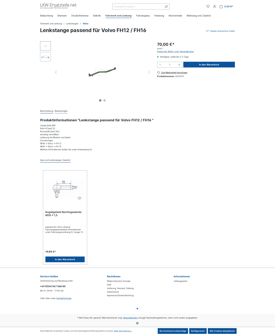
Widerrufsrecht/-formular (118, 281)
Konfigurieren (198, 331)
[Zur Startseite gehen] (58, 6)
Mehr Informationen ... (123, 331)
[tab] (46, 111)
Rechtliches (113, 276)
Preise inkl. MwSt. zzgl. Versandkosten (175, 51)
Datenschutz (113, 292)
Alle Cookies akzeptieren (222, 331)
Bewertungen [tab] (61, 111)
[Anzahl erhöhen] (179, 65)
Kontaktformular (63, 298)
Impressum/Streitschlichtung (120, 295)
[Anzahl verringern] (160, 65)
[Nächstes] (149, 72)
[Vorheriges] (56, 72)
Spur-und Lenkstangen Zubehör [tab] (55, 160)
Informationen (182, 276)
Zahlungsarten (180, 281)
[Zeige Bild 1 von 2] (100, 100)
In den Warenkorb (209, 64)
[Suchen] (166, 6)
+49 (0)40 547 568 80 (52, 286)
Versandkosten (130, 318)
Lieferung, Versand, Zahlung (120, 288)
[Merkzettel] (208, 6)
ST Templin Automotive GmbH (220, 31)
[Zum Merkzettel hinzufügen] (79, 198)
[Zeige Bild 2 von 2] (104, 100)
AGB (109, 284)
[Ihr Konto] (214, 6)
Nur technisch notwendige (173, 331)
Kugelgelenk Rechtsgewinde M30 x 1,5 (63, 214)
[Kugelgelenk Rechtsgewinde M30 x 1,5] (65, 189)
